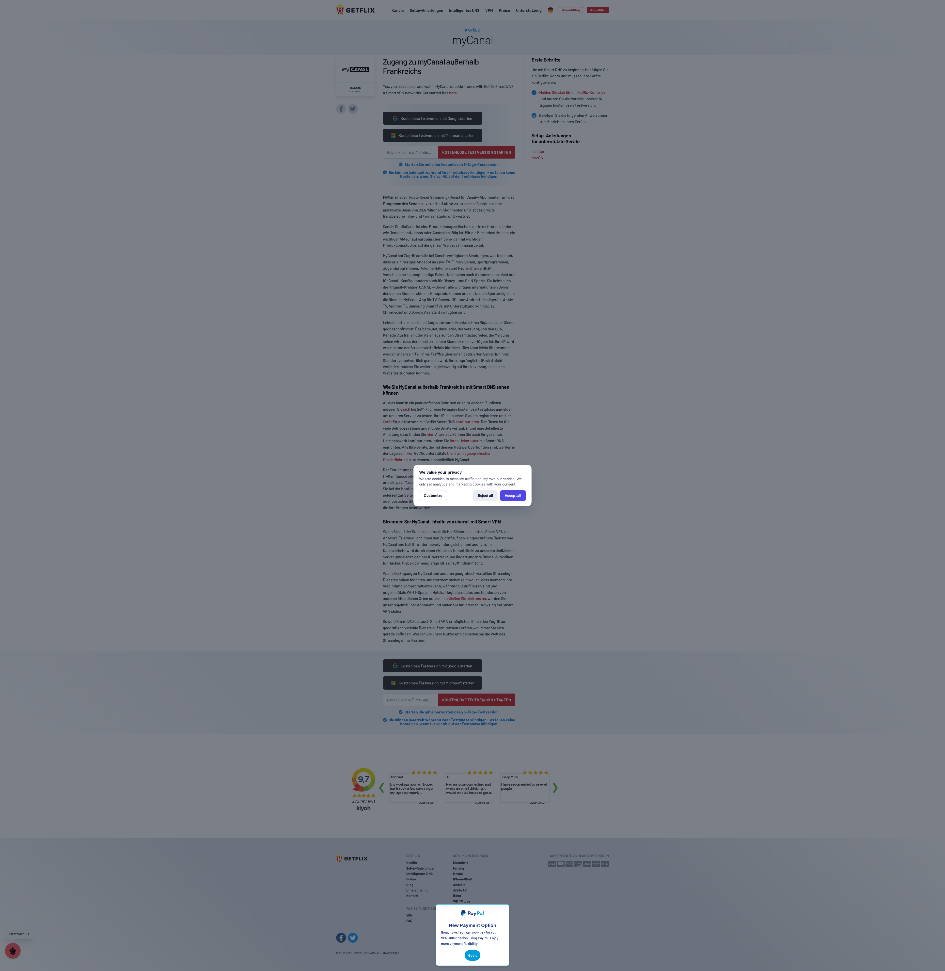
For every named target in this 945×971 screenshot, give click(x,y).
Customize (433, 495)
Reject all (485, 495)
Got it (472, 955)
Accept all (513, 495)
